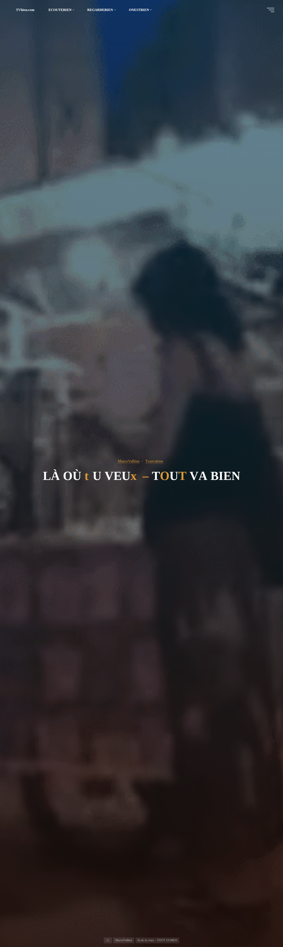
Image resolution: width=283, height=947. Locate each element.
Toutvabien (154, 461)
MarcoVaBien (129, 461)
